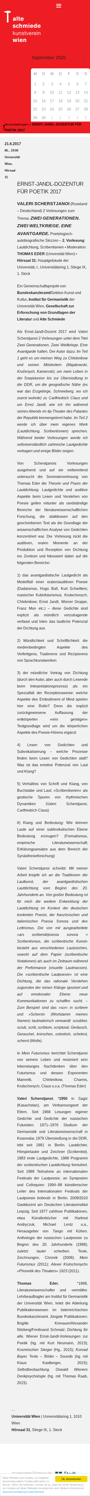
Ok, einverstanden (71, 1479)
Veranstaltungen (16, 124)
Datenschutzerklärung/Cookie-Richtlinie (23, 1491)
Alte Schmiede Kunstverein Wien (21, 26)
